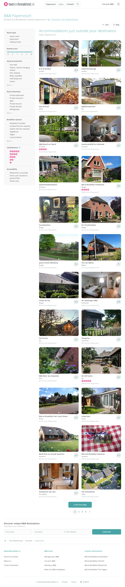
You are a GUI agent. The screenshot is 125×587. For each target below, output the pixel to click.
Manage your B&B (51, 557)
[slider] (8, 52)
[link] (19, 4)
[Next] (75, 53)
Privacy (65, 582)
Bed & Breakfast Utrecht (94, 561)
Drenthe (56, 19)
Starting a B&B (50, 565)
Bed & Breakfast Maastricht (96, 565)
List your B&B (49, 561)
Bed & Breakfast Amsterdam (96, 557)
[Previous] (42, 53)
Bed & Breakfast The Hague (96, 569)
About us (7, 561)
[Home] (5, 541)
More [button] (9, 85)
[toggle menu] (118, 4)
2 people (70, 4)
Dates (61, 4)
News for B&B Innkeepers (54, 569)
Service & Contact (11, 557)
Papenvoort (51, 4)
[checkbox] (8, 36)
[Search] (78, 4)
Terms (73, 582)
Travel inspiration (11, 565)
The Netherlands (69, 19)
